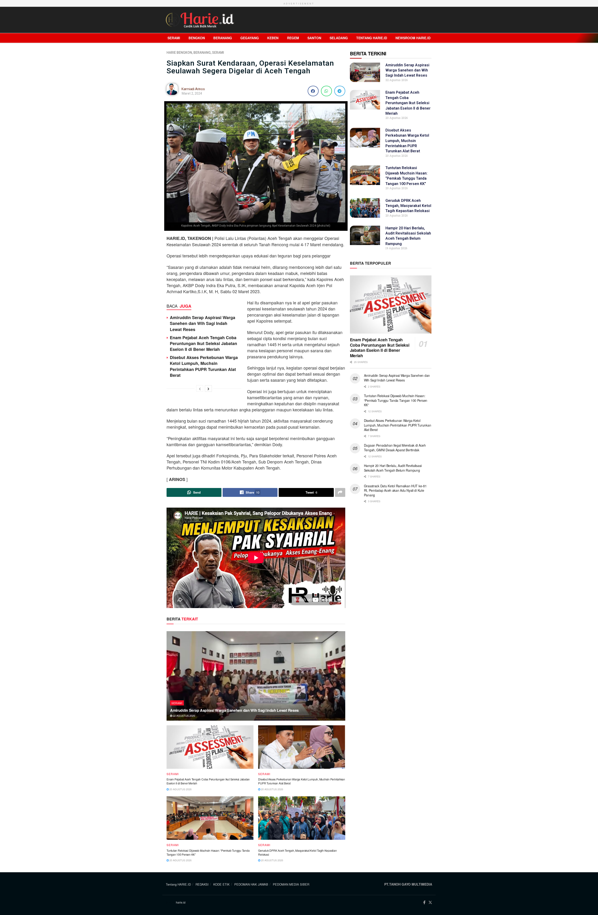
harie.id (180, 902)
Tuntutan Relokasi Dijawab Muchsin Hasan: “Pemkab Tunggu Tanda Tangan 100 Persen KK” (208, 852)
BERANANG (222, 38)
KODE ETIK (221, 884)
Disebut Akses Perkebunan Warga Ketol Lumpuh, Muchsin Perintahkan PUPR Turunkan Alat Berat (204, 366)
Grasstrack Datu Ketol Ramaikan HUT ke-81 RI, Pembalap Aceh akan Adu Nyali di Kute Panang (395, 490)
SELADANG (339, 38)
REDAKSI (202, 884)
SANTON (314, 38)
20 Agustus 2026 (180, 789)
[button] (313, 91)
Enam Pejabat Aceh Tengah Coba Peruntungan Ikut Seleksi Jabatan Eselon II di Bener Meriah (203, 343)
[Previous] (199, 388)
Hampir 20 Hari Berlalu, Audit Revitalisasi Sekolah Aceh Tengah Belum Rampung (393, 468)
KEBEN (272, 38)
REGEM (293, 38)
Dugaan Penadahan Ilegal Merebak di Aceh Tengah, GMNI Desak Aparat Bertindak (395, 447)
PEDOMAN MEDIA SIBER (291, 884)
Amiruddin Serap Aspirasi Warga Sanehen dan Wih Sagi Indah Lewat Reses (202, 323)
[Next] (208, 388)
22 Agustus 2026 (183, 715)
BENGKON (197, 38)
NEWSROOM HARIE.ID (413, 38)
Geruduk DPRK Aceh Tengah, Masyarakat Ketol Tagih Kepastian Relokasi (297, 852)
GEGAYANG (249, 38)
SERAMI (173, 38)
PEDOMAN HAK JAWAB (251, 884)
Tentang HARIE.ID (371, 38)
